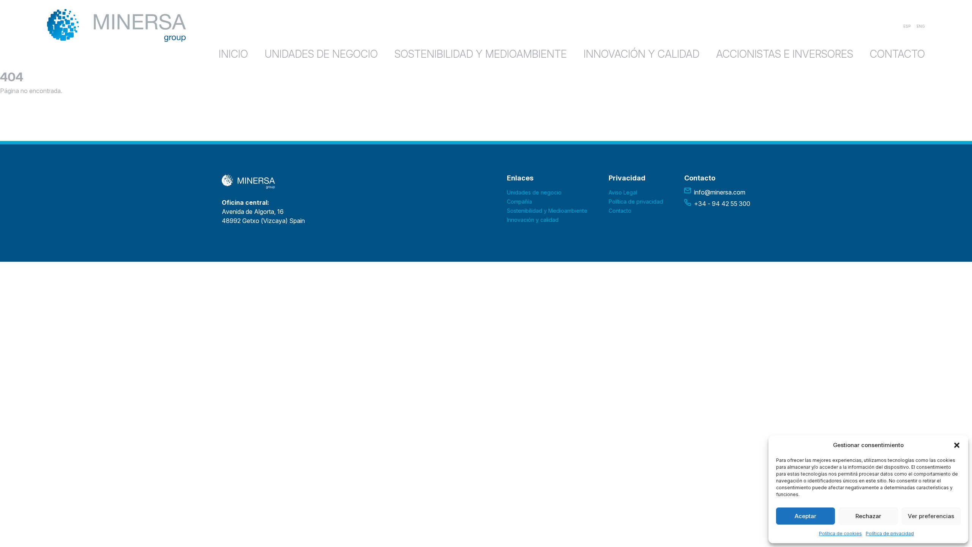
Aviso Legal (623, 192)
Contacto (897, 53)
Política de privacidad (890, 533)
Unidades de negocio (321, 53)
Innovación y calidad (641, 53)
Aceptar (805, 516)
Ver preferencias (931, 516)
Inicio (233, 53)
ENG (921, 26)
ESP (906, 26)
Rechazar (868, 516)
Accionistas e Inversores (784, 53)
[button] (957, 445)
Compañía (519, 201)
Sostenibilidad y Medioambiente (480, 53)
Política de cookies (840, 533)
